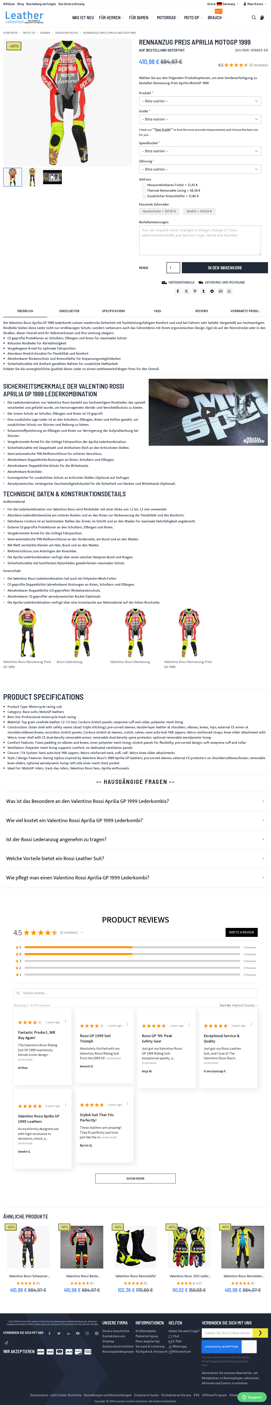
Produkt (145, 93)
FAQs (157, 311)
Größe (143, 111)
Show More (25, 1059)
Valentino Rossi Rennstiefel (135, 1276)
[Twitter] (186, 291)
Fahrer (45, 33)
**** (163, 130)
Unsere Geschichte (115, 1331)
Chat (175, 1336)
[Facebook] (177, 291)
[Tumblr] (203, 291)
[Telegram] (212, 291)
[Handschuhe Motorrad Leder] (189, 1247)
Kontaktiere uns (113, 1336)
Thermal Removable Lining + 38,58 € (173, 190)
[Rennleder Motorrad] (243, 1247)
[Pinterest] (195, 291)
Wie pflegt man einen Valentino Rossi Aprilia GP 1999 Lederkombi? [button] (77, 878)
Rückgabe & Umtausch (152, 1351)
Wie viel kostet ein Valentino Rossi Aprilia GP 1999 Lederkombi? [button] (74, 820)
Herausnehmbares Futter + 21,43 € (172, 185)
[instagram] (87, 1333)
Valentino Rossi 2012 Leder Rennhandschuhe (189, 1278)
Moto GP (29, 33)
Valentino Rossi (66, 33)
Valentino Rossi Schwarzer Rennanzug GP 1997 (28, 1278)
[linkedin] (68, 1333)
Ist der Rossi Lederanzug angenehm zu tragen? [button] (56, 839)
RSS (196, 1395)
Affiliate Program (214, 1395)
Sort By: (226, 1005)
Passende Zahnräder (154, 204)
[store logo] (24, 17)
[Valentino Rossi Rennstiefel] (135, 1247)
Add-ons (145, 179)
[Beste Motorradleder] (82, 1247)
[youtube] (77, 1333)
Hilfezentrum (181, 1351)
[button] (223, 3)
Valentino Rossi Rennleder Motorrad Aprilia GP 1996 (243, 1278)
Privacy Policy (217, 1360)
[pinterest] (96, 1333)
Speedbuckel (148, 143)
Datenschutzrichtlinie (117, 1346)
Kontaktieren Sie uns (176, 1395)
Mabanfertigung (147, 1336)
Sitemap (108, 1341)
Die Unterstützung (71, 4)
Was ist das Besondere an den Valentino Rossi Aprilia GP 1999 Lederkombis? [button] (87, 801)
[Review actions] (66, 1021)
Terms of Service (239, 1360)
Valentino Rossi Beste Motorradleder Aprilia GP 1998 (82, 1278)
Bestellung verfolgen (41, 4)
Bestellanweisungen (154, 222)
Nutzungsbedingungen (118, 1351)
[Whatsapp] (229, 291)
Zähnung (145, 161)
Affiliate (9, 4)
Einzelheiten (69, 311)
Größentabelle (146, 1331)
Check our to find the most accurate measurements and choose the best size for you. (198, 132)
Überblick (25, 311)
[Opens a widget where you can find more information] (252, 1397)
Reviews (201, 311)
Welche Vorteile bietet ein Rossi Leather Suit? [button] (55, 858)
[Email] (220, 291)
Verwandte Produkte (247, 311)
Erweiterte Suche (146, 1395)
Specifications (113, 311)
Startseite (10, 33)
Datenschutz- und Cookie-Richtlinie (55, 1395)
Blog (20, 4)
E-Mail (176, 1341)
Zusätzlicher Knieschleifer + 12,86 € (173, 196)
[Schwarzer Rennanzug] (28, 1247)
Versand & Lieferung (150, 1346)
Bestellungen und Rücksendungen (108, 1395)
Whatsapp (179, 1346)
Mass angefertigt (148, 1341)
